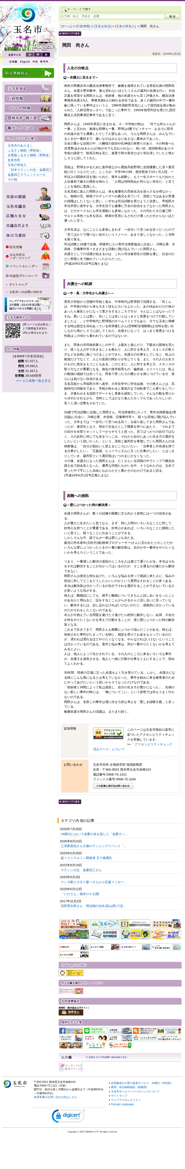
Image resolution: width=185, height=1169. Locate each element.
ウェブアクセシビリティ (126, 1100)
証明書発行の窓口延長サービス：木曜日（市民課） (142, 1083)
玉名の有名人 (17, 165)
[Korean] (44, 62)
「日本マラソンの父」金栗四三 (30, 170)
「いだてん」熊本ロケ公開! (80, 894)
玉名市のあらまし (20, 145)
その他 (12, 179)
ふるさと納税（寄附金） (25, 150)
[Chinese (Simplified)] (35, 62)
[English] (24, 62)
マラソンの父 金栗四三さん (82, 870)
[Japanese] (12, 62)
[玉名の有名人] (125, 26)
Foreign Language (122, 1104)
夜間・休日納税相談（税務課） (130, 1087)
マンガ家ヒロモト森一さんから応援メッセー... (94, 882)
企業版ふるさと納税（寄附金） (30, 155)
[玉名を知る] (102, 26)
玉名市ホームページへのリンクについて (135, 1091)
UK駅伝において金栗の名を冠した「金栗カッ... (95, 834)
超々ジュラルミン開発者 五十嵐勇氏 (87, 858)
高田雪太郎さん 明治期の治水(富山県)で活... (94, 906)
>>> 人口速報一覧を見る (33, 380)
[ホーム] (66, 26)
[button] (69, 1117)
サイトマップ (119, 1095)
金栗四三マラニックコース (27, 175)
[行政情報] (83, 26)
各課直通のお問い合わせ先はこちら (55, 1097)
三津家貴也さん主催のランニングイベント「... (94, 846)
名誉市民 (14, 160)
